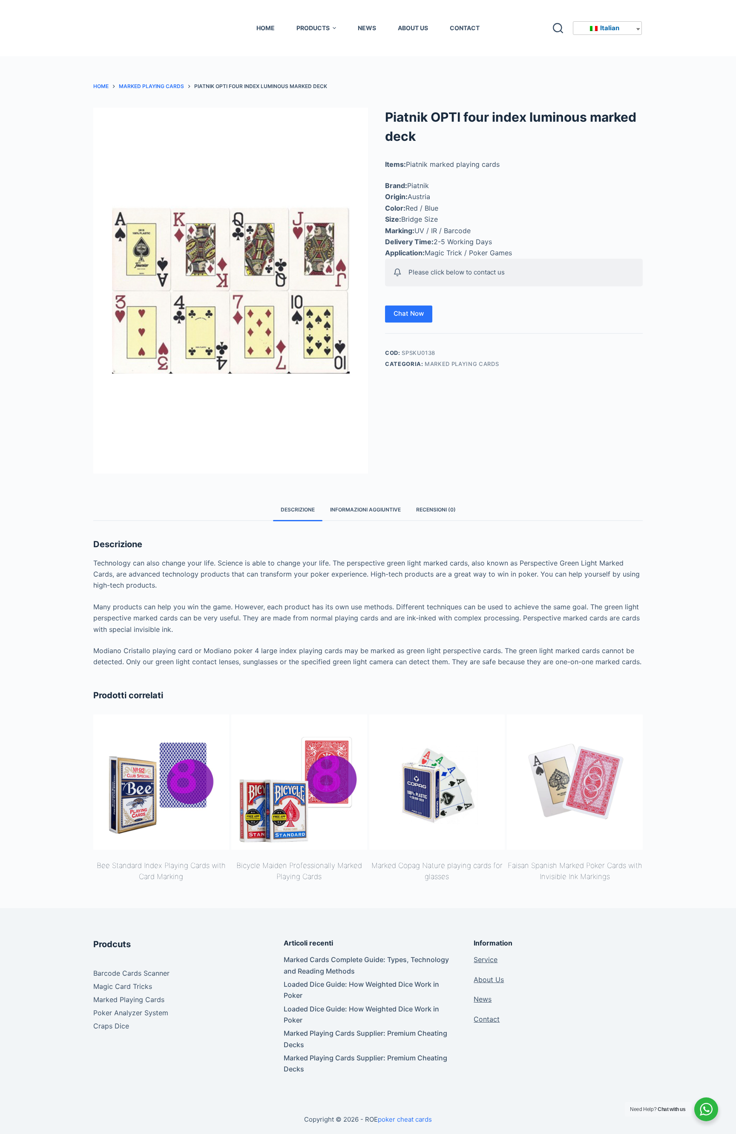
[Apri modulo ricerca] (558, 28)
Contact (487, 1019)
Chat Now (409, 313)
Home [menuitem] (265, 27)
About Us (489, 979)
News (483, 999)
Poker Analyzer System (130, 1012)
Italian (609, 28)
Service (485, 959)
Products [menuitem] (313, 27)
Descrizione (298, 509)
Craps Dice (111, 1026)
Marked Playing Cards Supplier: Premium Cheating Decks (365, 1038)
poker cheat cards (405, 1119)
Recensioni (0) (436, 509)
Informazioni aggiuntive (365, 509)
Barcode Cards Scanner (131, 973)
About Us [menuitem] (413, 27)
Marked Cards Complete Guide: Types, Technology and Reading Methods (366, 965)
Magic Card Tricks (122, 986)
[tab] (297, 510)
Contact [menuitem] (465, 27)
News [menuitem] (367, 27)
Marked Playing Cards (462, 363)
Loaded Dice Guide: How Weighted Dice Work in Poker (361, 990)
